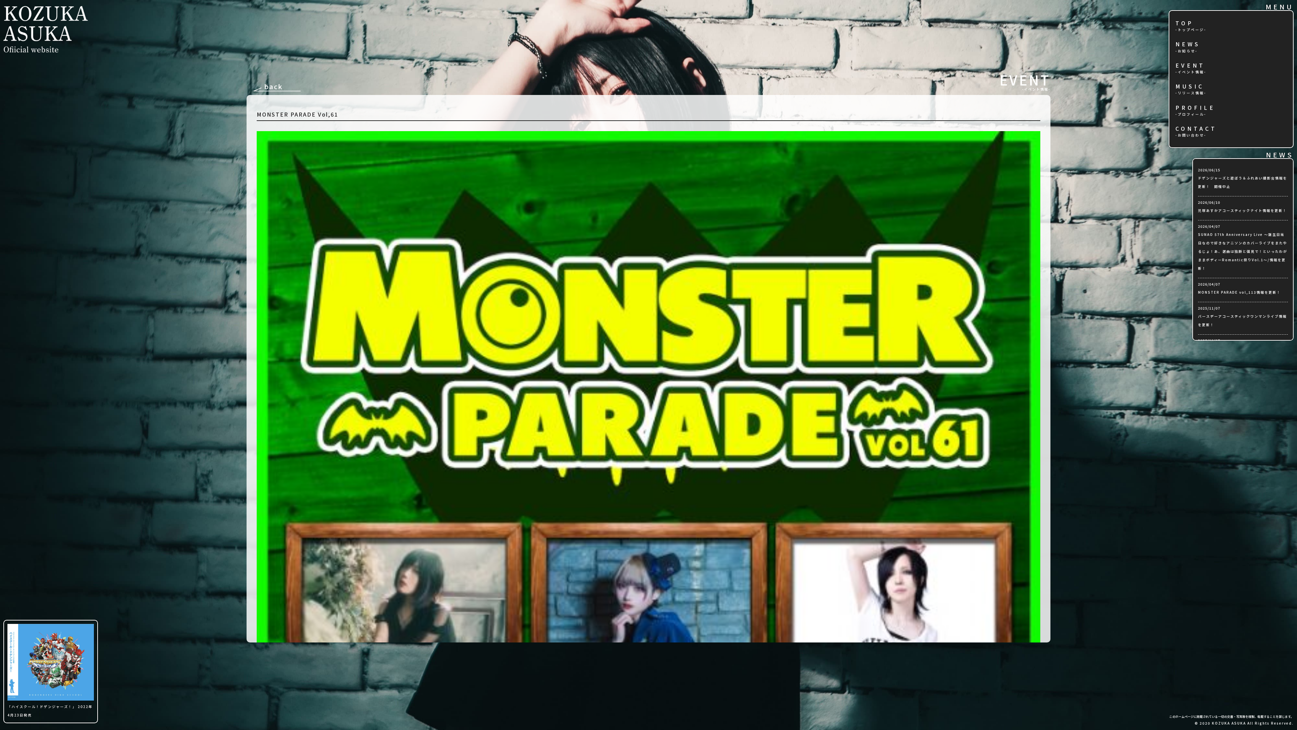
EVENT (1190, 65)
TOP (1184, 23)
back (273, 86)
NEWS (1187, 44)
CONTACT (1196, 128)
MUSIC (1189, 86)
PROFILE (1195, 108)
